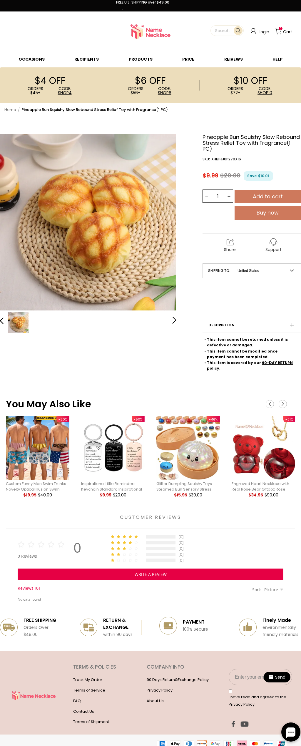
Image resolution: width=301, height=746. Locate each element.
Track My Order (87, 679)
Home (10, 109)
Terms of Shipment (91, 722)
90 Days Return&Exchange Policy (178, 679)
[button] (227, 30)
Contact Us (83, 711)
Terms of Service (89, 690)
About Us (155, 701)
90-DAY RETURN (277, 362)
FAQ (77, 701)
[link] (32, 59)
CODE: (65, 91)
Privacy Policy (160, 690)
